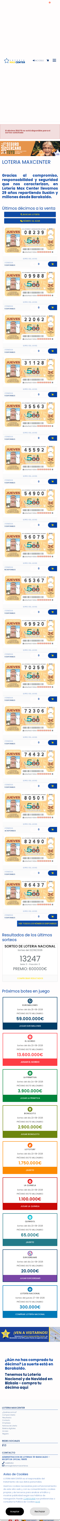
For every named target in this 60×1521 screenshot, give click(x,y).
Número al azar (31, 220)
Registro (5, 1434)
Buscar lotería (31, 214)
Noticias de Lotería (9, 1426)
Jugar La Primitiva (30, 1098)
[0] (49, 60)
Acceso (39, 60)
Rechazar (40, 1511)
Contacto (6, 1420)
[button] (4, 152)
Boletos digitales (8, 1428)
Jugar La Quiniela (30, 1206)
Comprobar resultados (30, 978)
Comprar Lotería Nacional (30, 1314)
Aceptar (14, 1511)
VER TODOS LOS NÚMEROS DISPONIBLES (37, 923)
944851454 (9, 1463)
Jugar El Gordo (30, 1061)
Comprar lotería (8, 1415)
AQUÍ (37, 1501)
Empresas (6, 1423)
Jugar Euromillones (30, 1026)
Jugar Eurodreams (30, 1278)
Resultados (6, 1417)
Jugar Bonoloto (30, 1134)
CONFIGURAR (29, 1498)
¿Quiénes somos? (9, 1412)
